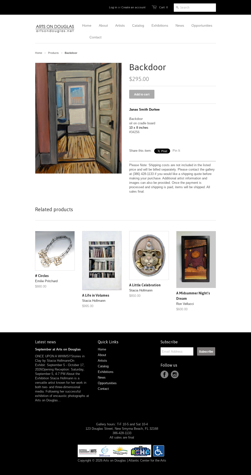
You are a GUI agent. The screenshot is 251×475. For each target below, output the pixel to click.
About (102, 355)
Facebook (164, 374)
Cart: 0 (163, 7)
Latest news (45, 342)
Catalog (103, 366)
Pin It (176, 150)
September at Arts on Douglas (58, 349)
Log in (113, 7)
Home (102, 349)
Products (53, 52)
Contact (103, 389)
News (102, 377)
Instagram (175, 374)
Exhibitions (105, 372)
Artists (102, 360)
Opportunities (107, 383)
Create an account (133, 7)
